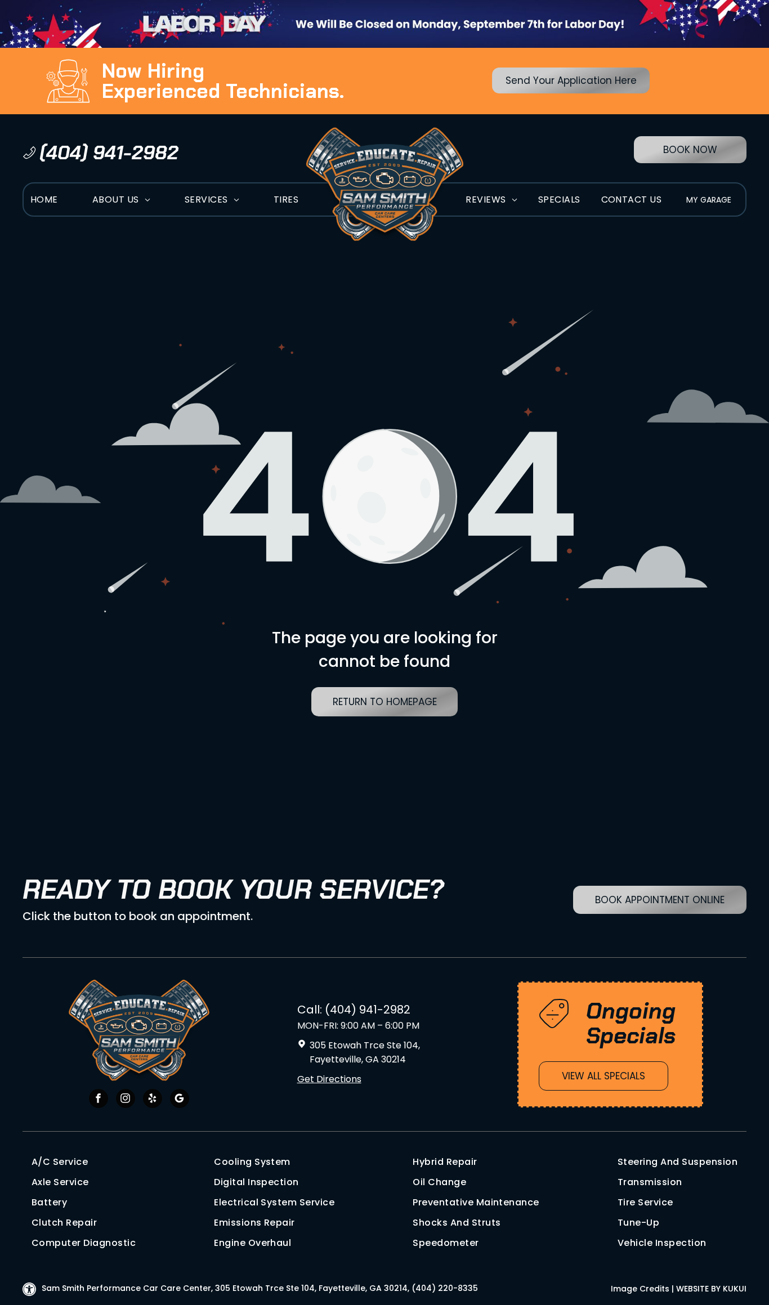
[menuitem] (44, 199)
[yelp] (152, 1100)
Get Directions (329, 1079)
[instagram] (125, 1100)
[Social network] (179, 1100)
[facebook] (98, 1100)
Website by (698, 1288)
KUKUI (734, 1288)
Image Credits (640, 1288)
